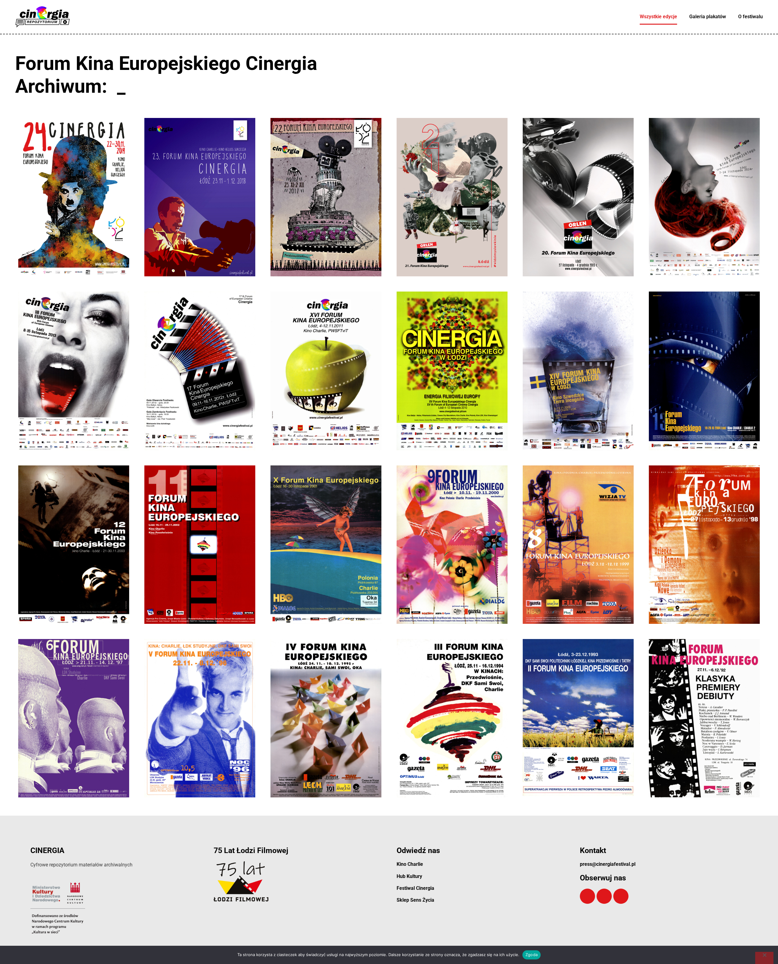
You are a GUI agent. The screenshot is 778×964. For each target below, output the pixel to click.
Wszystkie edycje (658, 16)
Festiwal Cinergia (415, 888)
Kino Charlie (410, 864)
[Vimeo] (604, 896)
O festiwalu (750, 16)
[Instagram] (620, 896)
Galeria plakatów (707, 16)
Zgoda (531, 954)
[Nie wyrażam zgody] (764, 958)
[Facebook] (587, 896)
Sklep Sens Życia (415, 900)
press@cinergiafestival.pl (607, 864)
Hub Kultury (409, 876)
